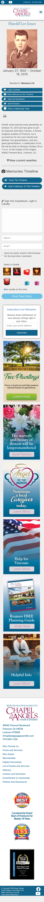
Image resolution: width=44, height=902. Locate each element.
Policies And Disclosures (15, 782)
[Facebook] (39, 889)
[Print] (4, 116)
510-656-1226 (10, 739)
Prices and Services (12, 750)
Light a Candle (13, 90)
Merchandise (9, 758)
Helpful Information (12, 762)
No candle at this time (16, 289)
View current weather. (23, 160)
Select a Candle (11, 264)
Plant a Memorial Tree (18, 108)
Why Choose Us (11, 746)
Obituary (7, 770)
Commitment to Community (16, 778)
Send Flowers (13, 103)
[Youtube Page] (12, 2)
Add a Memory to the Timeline (20, 94)
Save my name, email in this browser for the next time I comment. (22, 254)
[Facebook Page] (4, 2)
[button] (41, 12)
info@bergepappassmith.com (18, 735)
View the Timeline (17, 180)
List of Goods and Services (16, 766)
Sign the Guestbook (16, 99)
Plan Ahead (8, 754)
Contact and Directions (14, 774)
